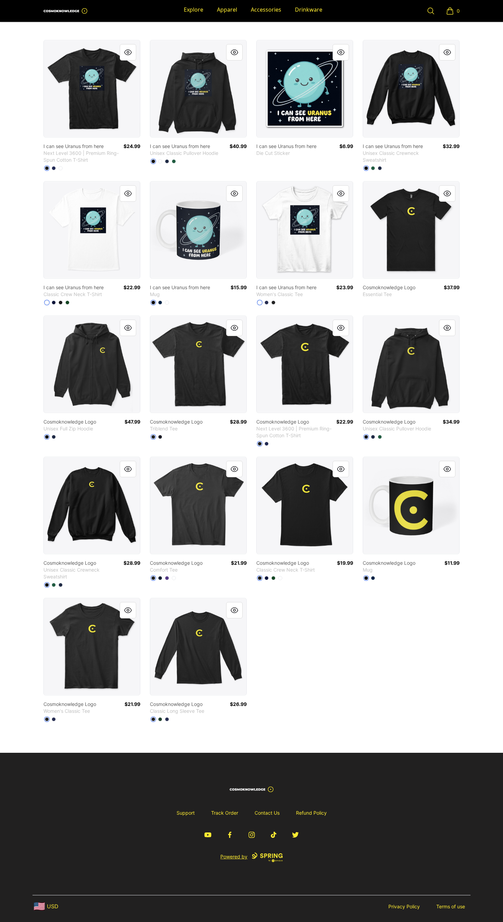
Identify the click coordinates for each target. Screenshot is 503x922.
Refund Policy (311, 813)
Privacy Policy (404, 906)
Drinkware (308, 9)
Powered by (233, 856)
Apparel (227, 9)
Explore (193, 9)
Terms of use (450, 906)
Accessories (266, 9)
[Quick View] (128, 52)
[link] (92, 88)
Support (186, 813)
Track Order (224, 813)
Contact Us (267, 813)
